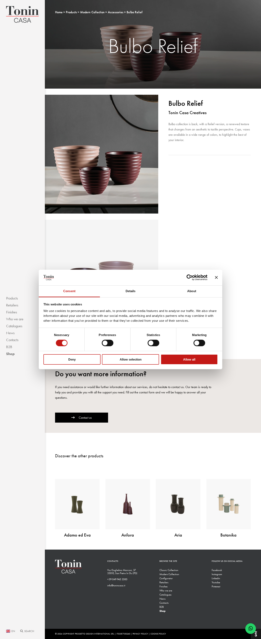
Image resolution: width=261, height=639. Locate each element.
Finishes (11, 312)
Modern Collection (169, 574)
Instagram (217, 574)
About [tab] (191, 291)
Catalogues (14, 326)
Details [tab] (131, 291)
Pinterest (216, 586)
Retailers (12, 305)
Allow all (189, 359)
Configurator (166, 578)
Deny (72, 359)
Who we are (14, 319)
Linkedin (216, 578)
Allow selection (131, 359)
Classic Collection (168, 570)
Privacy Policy (140, 633)
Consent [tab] (69, 291)
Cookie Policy (158, 633)
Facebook (217, 570)
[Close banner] (216, 277)
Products (12, 298)
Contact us (85, 418)
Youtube (216, 582)
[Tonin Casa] (22, 14)
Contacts (12, 340)
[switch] (107, 343)
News (10, 333)
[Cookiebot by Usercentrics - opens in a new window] (189, 277)
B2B (9, 347)
